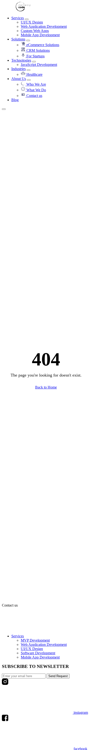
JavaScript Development (39, 65)
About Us (18, 79)
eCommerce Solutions (42, 45)
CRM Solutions (37, 50)
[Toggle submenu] (27, 19)
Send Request (58, 676)
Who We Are (35, 84)
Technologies (21, 60)
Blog (15, 100)
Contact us (33, 96)
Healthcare (33, 74)
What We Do (35, 90)
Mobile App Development (40, 35)
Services (17, 18)
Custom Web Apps (35, 31)
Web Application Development (44, 26)
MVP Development (35, 640)
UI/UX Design (32, 22)
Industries (18, 69)
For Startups (35, 56)
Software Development (38, 653)
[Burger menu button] (4, 109)
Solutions (18, 39)
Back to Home (46, 387)
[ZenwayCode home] (23, 10)
